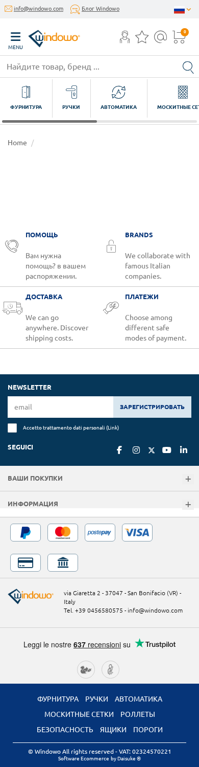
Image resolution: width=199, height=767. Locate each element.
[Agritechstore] (86, 668)
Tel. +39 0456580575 (93, 610)
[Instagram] (136, 450)
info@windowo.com (38, 9)
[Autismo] (110, 668)
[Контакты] (160, 40)
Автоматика (138, 699)
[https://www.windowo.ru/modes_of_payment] (99, 547)
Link (112, 427)
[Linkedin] (184, 450)
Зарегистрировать (152, 406)
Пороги (148, 730)
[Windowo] (44, 36)
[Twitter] (151, 450)
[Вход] (125, 40)
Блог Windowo (100, 9)
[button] (125, 38)
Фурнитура (58, 699)
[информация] (188, 505)
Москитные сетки (79, 714)
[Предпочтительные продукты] (141, 40)
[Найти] (188, 66)
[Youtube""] (167, 450)
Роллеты (137, 714)
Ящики (113, 730)
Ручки (96, 699)
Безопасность (65, 730)
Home (17, 143)
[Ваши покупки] (188, 479)
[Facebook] (119, 450)
